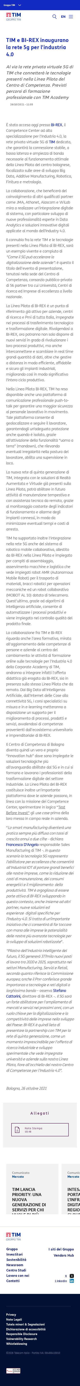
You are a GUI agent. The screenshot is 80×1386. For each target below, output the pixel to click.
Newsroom (14, 1265)
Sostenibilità (16, 1260)
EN (63, 17)
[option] (32, 1208)
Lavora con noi (17, 1276)
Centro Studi (16, 1270)
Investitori (14, 1254)
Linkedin (61, 1281)
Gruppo (12, 1249)
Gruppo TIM (9, 5)
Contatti (13, 1281)
